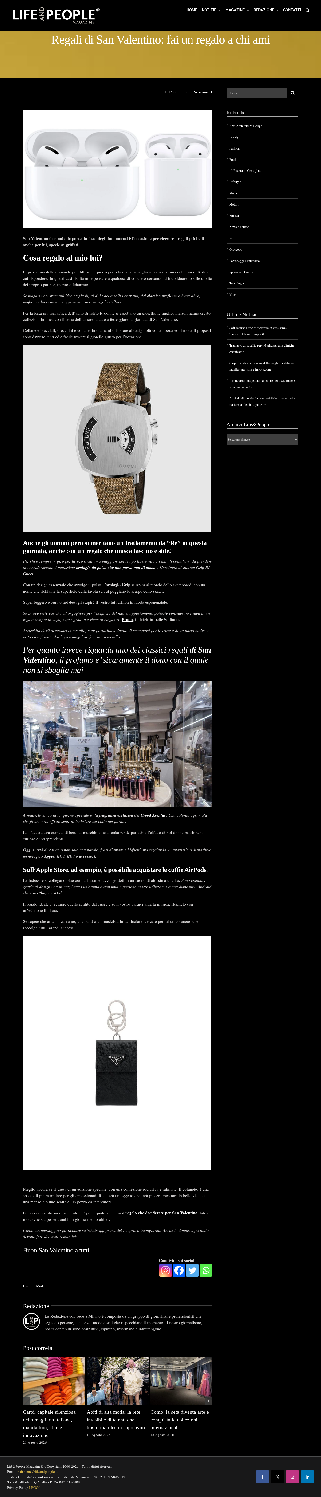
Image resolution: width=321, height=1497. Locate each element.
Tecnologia (236, 283)
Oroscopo (235, 249)
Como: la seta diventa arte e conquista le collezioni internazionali (179, 1419)
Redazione (36, 1306)
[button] (307, 10)
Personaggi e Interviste (244, 260)
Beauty (234, 137)
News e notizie (239, 227)
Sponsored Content (241, 272)
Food (232, 159)
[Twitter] (192, 1270)
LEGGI (34, 1487)
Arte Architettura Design (245, 125)
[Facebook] (179, 1270)
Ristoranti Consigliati (247, 170)
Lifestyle (235, 182)
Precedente (178, 92)
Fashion (28, 1285)
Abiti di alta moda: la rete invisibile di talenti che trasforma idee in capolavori (116, 1419)
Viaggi (233, 294)
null (232, 238)
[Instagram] (165, 1270)
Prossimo (200, 92)
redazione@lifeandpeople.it (37, 1471)
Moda (40, 1285)
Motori (234, 204)
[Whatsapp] (206, 1270)
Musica (234, 215)
